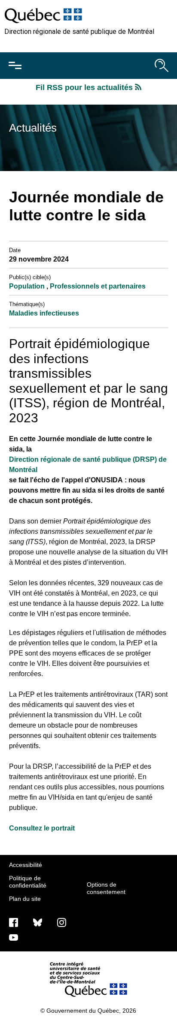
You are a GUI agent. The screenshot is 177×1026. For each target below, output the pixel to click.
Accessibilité (25, 864)
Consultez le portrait (42, 828)
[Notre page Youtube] (13, 936)
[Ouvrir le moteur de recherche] (161, 65)
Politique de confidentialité (27, 881)
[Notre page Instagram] (61, 921)
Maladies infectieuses (44, 313)
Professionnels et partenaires (98, 286)
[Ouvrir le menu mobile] (15, 65)
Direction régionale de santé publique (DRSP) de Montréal (88, 464)
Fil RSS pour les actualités (85, 87)
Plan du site (25, 898)
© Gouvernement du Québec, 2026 (88, 1010)
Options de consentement (106, 888)
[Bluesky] (37, 921)
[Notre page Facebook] (13, 921)
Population (27, 286)
